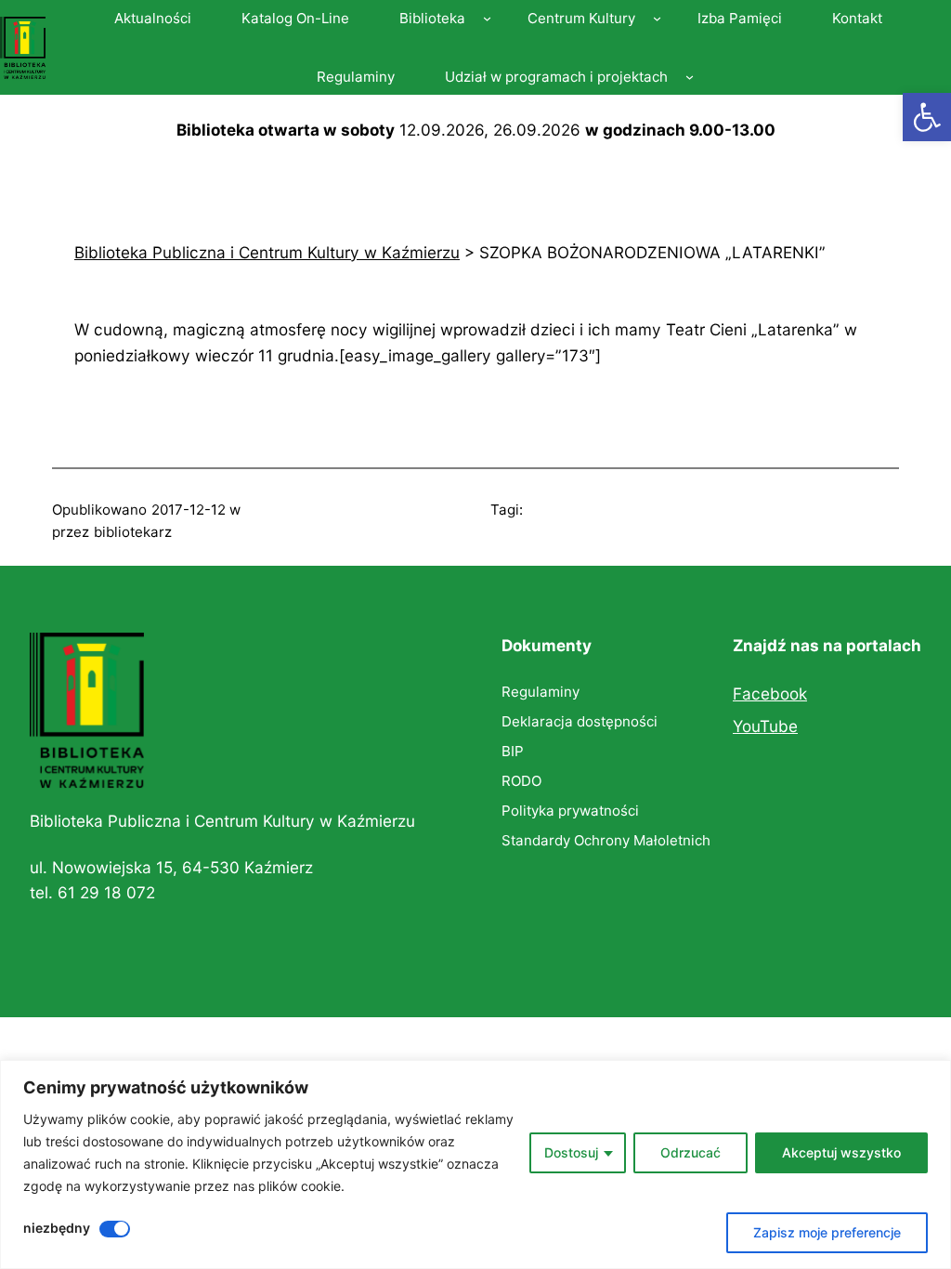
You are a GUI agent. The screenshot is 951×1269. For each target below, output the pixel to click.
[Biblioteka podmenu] (487, 18)
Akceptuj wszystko (841, 1152)
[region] (475, 1164)
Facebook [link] (770, 693)
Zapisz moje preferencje (827, 1232)
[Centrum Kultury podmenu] (657, 18)
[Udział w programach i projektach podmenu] (689, 76)
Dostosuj (571, 1152)
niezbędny (56, 1228)
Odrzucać (690, 1152)
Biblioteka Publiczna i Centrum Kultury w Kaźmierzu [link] (222, 821)
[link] (927, 117)
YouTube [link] (765, 726)
